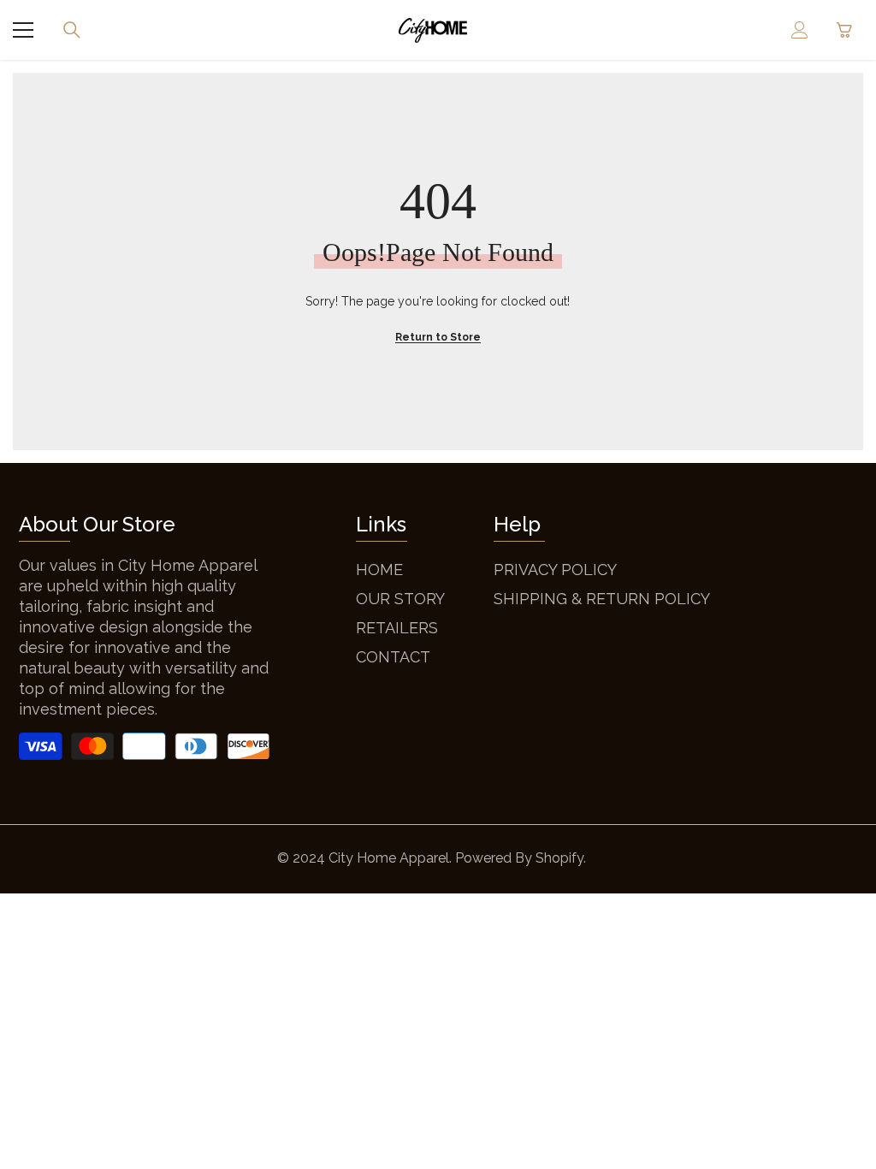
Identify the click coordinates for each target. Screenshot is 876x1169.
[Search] (72, 30)
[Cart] (844, 30)
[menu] (23, 30)
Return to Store (438, 337)
